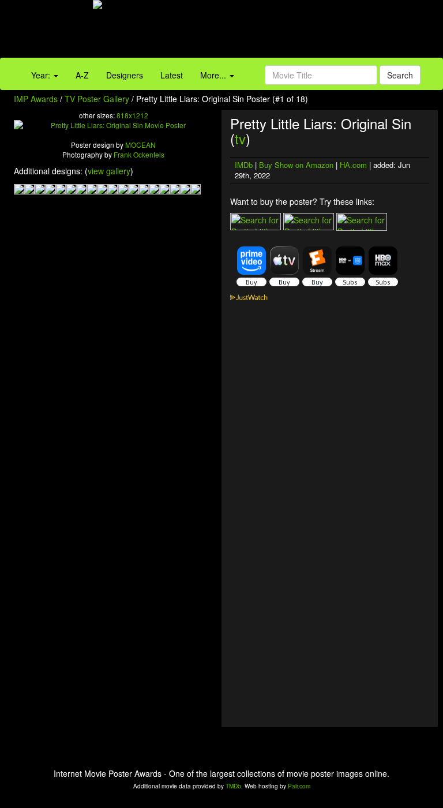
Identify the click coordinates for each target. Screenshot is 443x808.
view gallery (109, 171)
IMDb (244, 164)
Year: (41, 75)
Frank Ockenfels (139, 154)
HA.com (353, 164)
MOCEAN (140, 144)
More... (214, 75)
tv (240, 138)
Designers (124, 75)
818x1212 (132, 115)
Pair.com (299, 786)
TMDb (233, 786)
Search (400, 75)
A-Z (82, 75)
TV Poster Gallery (97, 98)
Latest (171, 75)
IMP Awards (36, 98)
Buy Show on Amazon (296, 164)
